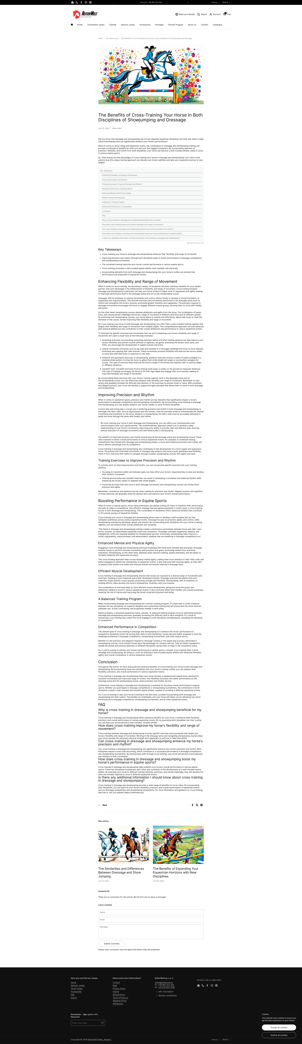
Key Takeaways (106, 171)
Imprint (116, 991)
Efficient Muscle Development (113, 198)
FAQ (103, 216)
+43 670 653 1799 (166, 987)
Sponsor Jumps (78, 985)
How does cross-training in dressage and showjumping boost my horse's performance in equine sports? (142, 233)
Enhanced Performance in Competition (117, 207)
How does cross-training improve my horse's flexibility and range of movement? (133, 225)
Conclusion (106, 211)
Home (73, 982)
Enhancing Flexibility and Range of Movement (119, 175)
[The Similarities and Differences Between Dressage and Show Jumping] (123, 845)
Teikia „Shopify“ (104, 1039)
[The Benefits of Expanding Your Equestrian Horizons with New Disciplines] (178, 845)
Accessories (76, 991)
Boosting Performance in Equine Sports (117, 189)
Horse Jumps (77, 988)
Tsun (202, 243)
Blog (115, 985)
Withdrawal (118, 1004)
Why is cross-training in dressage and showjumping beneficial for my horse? (131, 220)
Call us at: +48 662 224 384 (151, 2)
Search (74, 998)
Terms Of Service (120, 998)
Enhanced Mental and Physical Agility (116, 193)
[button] (202, 14)
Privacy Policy (119, 988)
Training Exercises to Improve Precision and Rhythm (122, 184)
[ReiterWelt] (85, 14)
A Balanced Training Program (113, 202)
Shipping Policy (120, 1000)
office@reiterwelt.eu (164, 982)
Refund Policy (119, 994)
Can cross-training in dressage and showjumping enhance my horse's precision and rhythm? (137, 229)
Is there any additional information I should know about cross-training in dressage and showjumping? (141, 238)
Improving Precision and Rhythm (114, 180)
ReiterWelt (92, 1039)
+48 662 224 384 (166, 985)
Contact (116, 982)
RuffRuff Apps (193, 243)
